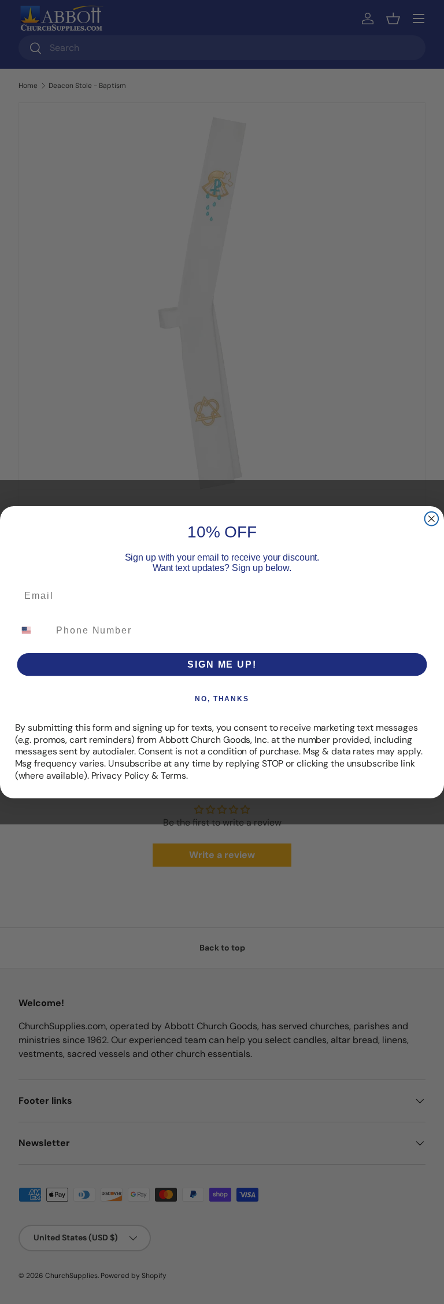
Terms (173, 775)
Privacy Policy (120, 775)
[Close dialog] (432, 518)
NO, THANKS (222, 698)
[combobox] (33, 629)
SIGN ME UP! (221, 664)
